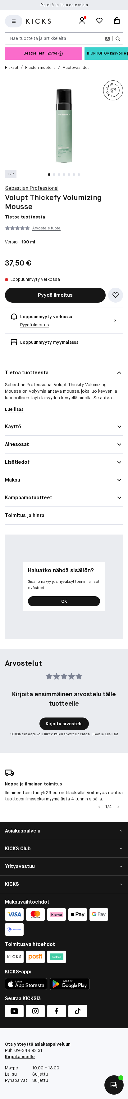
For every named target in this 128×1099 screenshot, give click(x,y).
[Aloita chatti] (114, 1085)
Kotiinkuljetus (64, 4)
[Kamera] (107, 39)
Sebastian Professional (31, 188)
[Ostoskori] (117, 21)
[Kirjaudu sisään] (82, 21)
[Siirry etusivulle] (38, 21)
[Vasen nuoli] (99, 807)
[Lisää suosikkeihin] (115, 295)
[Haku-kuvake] (118, 39)
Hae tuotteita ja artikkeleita (38, 38)
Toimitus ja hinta (24, 515)
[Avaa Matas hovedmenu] (13, 21)
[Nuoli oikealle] (118, 807)
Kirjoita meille (20, 1056)
